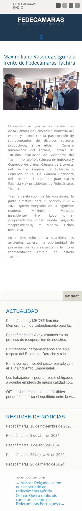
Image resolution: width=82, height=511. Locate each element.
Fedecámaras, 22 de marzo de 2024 (35, 455)
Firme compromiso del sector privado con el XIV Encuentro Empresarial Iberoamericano (39, 366)
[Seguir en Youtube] (77, 5)
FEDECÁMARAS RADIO (24, 6)
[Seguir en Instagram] (71, 5)
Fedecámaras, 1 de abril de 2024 (32, 445)
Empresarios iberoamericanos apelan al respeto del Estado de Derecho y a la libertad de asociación (38, 352)
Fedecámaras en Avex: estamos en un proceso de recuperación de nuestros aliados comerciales (37, 337)
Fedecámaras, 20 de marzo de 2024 (35, 464)
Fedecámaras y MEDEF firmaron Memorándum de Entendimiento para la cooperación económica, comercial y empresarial (38, 323)
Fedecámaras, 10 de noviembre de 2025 (39, 426)
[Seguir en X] (64, 5)
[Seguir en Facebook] (58, 5)
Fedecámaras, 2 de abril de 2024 (32, 436)
